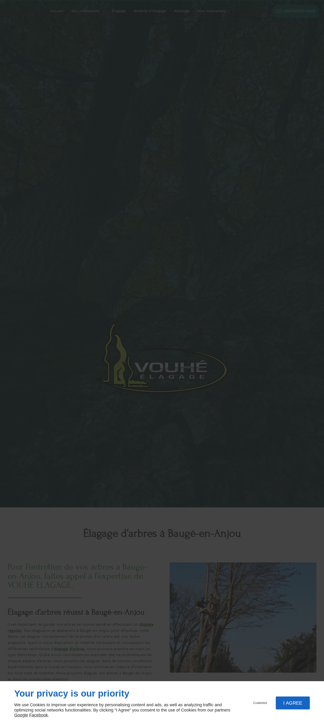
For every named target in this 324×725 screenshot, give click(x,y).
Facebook (38, 715)
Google (21, 715)
